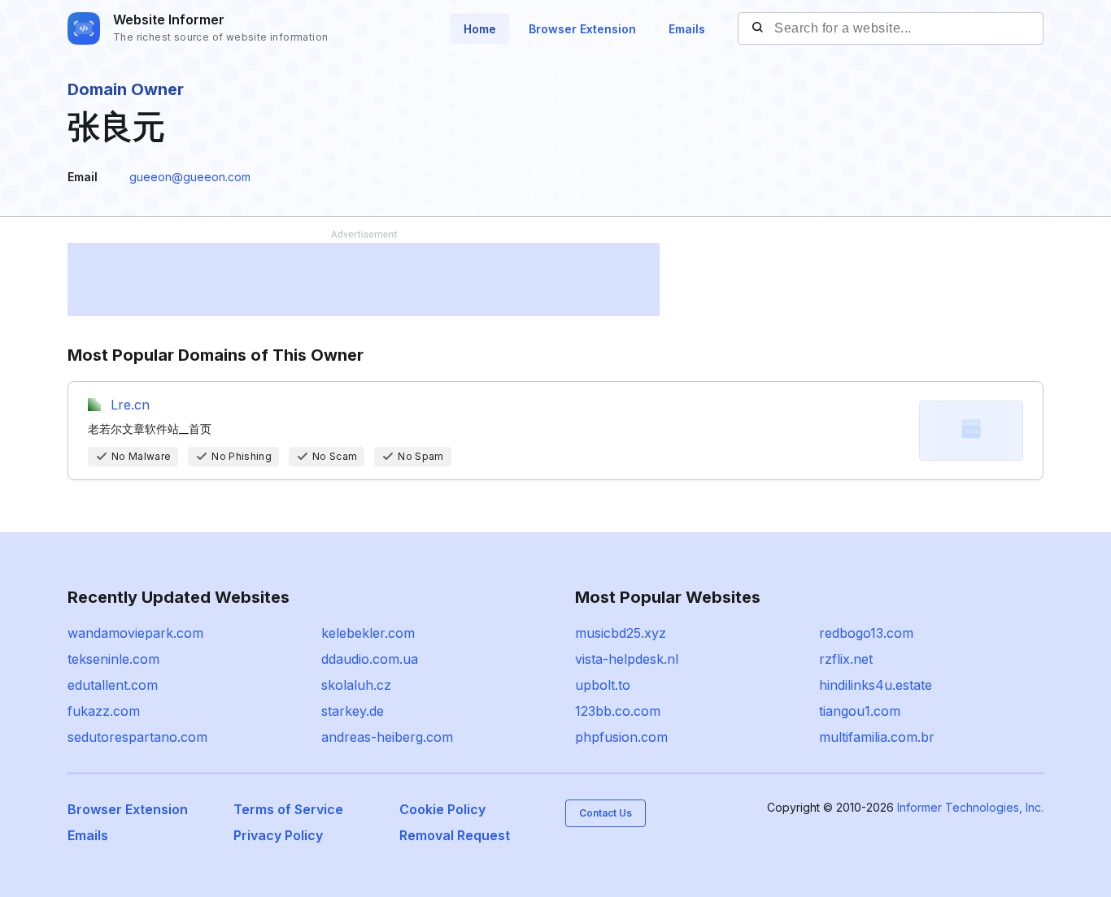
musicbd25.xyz (620, 633)
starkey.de (352, 711)
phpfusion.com (621, 737)
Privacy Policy (278, 835)
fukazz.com (104, 711)
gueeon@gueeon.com (190, 177)
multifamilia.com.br (877, 737)
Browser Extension (582, 29)
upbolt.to (602, 685)
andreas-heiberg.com (387, 737)
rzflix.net (846, 659)
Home (480, 29)
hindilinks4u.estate (875, 685)
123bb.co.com (617, 711)
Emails (687, 29)
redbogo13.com (866, 633)
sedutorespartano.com (137, 737)
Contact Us (605, 813)
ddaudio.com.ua (369, 659)
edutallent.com (113, 685)
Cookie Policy (442, 809)
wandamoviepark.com (135, 633)
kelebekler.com (368, 633)
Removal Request (454, 835)
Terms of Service (288, 809)
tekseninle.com (113, 659)
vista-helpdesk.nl (626, 659)
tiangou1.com (859, 711)
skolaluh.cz (356, 685)
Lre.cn (130, 404)
